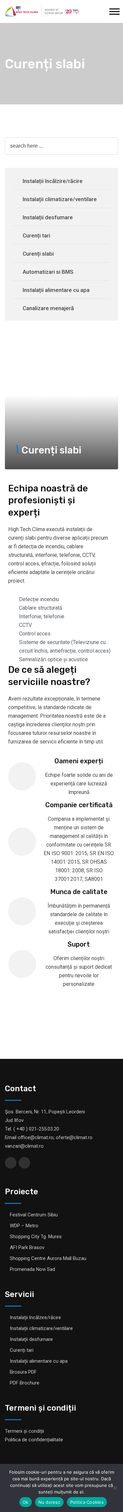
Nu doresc (49, 1502)
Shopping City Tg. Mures (36, 1237)
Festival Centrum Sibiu (34, 1215)
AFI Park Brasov (27, 1247)
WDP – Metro (24, 1226)
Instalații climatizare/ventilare (60, 199)
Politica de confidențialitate (34, 1440)
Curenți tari (36, 235)
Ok (26, 1502)
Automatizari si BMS (48, 272)
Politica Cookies (87, 1502)
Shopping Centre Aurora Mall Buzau (48, 1258)
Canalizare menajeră (48, 308)
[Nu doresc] (115, 1488)
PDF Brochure (24, 1383)
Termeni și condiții (24, 1431)
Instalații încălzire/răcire (53, 181)
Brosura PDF (23, 1372)
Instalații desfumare (48, 217)
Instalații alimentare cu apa (56, 290)
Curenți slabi (38, 253)
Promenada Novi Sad (32, 1269)
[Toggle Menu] (114, 11)
